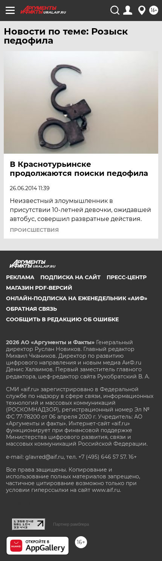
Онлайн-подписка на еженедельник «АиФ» (76, 298)
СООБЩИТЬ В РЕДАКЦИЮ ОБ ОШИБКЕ (62, 319)
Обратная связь (31, 308)
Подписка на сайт (70, 277)
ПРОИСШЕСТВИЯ (34, 230)
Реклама (20, 277)
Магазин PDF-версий (39, 287)
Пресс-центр (127, 277)
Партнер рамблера (71, 524)
